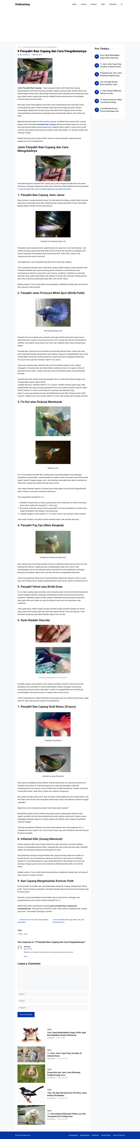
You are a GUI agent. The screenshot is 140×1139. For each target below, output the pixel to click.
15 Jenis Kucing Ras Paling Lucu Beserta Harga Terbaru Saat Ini (111, 102)
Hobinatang (22, 4)
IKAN (103, 4)
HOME (74, 4)
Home (19, 47)
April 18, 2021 (28, 949)
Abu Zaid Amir (25, 55)
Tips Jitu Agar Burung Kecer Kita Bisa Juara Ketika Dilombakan (108, 84)
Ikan (25, 934)
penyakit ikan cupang (46, 124)
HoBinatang (50, 1038)
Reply (25, 956)
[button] (122, 4)
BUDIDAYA (112, 4)
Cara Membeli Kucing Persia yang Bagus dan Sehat (109, 111)
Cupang (20, 934)
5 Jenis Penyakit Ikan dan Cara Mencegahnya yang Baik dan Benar (45, 189)
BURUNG (94, 4)
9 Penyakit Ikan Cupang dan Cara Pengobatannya (52, 51)
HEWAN (83, 4)
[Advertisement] (70, 25)
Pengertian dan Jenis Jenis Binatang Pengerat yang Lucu (111, 75)
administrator (51, 1058)
